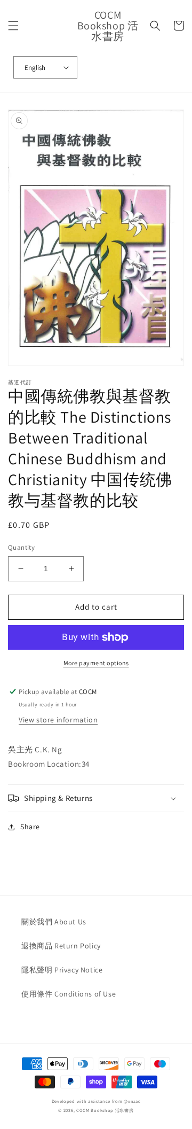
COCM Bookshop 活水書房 (105, 1110)
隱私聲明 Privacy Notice (61, 970)
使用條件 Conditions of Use (68, 994)
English (35, 67)
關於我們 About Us (53, 921)
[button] (13, 25)
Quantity (21, 547)
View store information (58, 720)
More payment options (96, 663)
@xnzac (132, 1101)
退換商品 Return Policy (61, 946)
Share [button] (30, 826)
